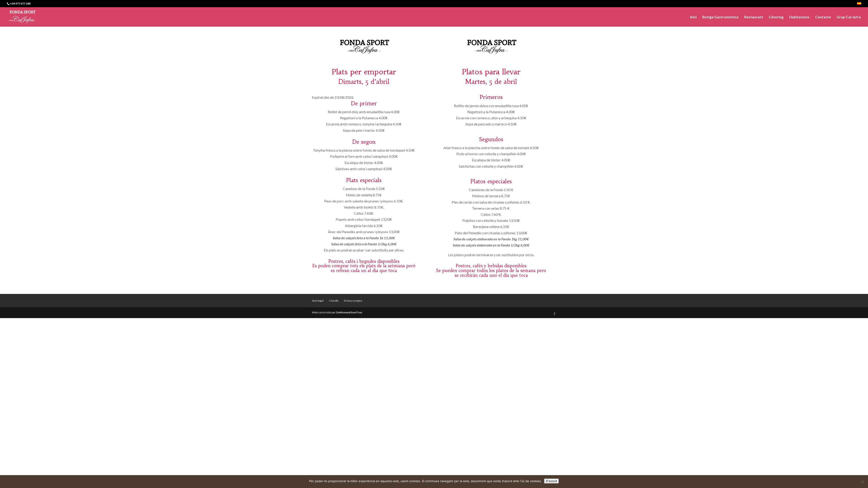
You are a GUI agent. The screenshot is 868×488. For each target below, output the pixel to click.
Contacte (823, 17)
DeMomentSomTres (349, 312)
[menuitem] (859, 4)
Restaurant (753, 17)
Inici (693, 17)
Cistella (333, 300)
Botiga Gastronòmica (720, 17)
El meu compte (353, 300)
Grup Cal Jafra (849, 17)
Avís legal (317, 300)
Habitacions (799, 17)
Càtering (776, 17)
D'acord (551, 481)
